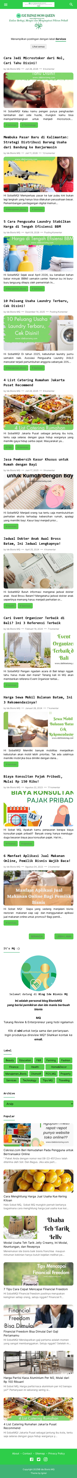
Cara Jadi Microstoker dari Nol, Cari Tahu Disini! (34, 60)
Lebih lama (64, 936)
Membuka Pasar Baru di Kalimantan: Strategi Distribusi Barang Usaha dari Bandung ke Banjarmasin (36, 142)
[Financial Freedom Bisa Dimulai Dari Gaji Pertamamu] (38, 1327)
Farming (51, 1060)
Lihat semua (38, 46)
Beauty (10, 1060)
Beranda (37, 936)
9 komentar (49, 470)
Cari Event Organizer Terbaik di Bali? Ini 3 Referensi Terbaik (34, 620)
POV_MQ (51, 1073)
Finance (12, 843)
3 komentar (54, 866)
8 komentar (48, 69)
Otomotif (36, 1073)
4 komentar (50, 549)
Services (12, 125)
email (38, 1039)
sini (19, 1030)
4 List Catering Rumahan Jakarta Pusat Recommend (34, 383)
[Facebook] (31, 1460)
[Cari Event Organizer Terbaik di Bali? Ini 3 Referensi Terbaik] (38, 667)
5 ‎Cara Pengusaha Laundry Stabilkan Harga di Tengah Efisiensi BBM (37, 224)
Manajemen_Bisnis (17, 209)
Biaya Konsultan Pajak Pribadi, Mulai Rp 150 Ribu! (33, 779)
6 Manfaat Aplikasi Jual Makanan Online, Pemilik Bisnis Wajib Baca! (37, 858)
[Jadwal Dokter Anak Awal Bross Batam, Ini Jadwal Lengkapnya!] (38, 587)
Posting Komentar (53, 232)
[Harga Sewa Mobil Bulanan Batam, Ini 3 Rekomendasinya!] (38, 746)
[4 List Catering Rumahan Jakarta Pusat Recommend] (38, 429)
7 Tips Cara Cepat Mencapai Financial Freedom (36, 1289)
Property (66, 1073)
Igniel (44, 1473)
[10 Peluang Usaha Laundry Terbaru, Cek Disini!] (38, 349)
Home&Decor (59, 1066)
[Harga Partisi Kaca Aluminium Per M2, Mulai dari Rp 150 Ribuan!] (38, 1373)
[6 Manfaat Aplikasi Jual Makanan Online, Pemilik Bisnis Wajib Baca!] (38, 904)
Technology (30, 125)
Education (25, 1060)
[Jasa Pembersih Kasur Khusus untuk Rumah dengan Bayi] (38, 508)
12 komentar (49, 153)
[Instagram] (45, 1460)
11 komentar (54, 787)
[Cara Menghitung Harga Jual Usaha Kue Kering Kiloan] (38, 1191)
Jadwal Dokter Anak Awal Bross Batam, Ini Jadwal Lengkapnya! (32, 541)
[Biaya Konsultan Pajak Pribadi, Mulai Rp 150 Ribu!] (38, 825)
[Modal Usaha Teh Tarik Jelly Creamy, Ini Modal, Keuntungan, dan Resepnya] (38, 1238)
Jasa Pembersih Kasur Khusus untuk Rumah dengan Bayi (36, 462)
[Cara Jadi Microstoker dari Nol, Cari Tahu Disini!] (38, 107)
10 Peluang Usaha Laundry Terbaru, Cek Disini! (36, 303)
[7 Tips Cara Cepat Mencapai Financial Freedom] (38, 1284)
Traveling (64, 1080)
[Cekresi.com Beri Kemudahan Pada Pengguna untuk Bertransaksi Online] (38, 1145)
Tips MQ (48, 1080)
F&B (10, 447)
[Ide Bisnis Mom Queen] (38, 4)
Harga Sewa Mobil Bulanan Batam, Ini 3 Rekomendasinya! (38, 700)
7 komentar (53, 628)
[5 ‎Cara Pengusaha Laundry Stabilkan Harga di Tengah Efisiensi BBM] (38, 270)
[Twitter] (38, 1460)
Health (11, 605)
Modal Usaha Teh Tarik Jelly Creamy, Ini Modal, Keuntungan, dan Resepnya (36, 1244)
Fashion (65, 1060)
